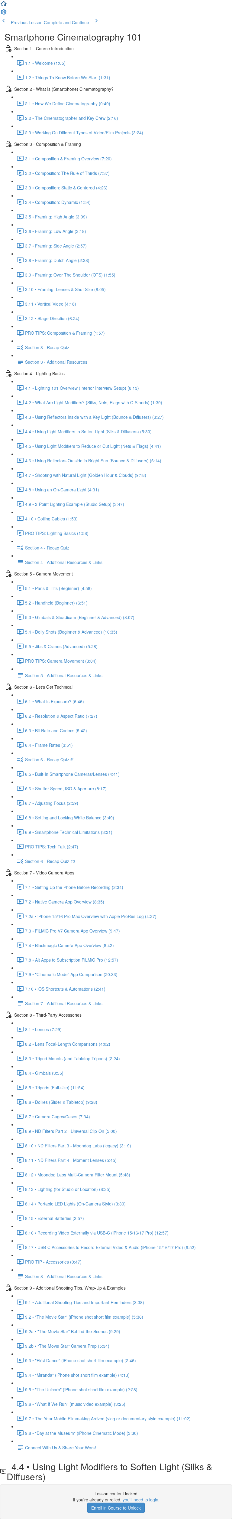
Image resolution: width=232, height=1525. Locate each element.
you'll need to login (140, 1500)
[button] (3, 5)
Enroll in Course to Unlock (116, 1508)
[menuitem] (3, 14)
